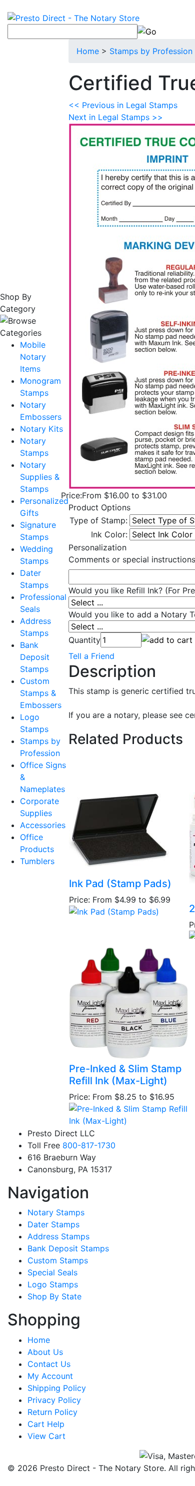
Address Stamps (59, 1236)
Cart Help (46, 1424)
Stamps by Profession (151, 51)
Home (87, 51)
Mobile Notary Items (33, 357)
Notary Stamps (56, 1212)
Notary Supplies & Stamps (40, 477)
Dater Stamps (54, 1224)
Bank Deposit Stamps (35, 657)
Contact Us (49, 1364)
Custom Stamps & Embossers (41, 693)
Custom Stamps (58, 1260)
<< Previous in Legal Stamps (123, 105)
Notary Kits (41, 429)
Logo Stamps (53, 1284)
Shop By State (55, 1296)
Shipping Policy (57, 1388)
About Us (45, 1352)
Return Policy (53, 1412)
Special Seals (53, 1272)
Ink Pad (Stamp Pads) (120, 884)
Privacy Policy (54, 1400)
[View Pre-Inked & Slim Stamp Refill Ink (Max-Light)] (128, 1114)
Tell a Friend (91, 656)
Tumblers (37, 861)
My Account (50, 1376)
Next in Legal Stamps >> (115, 117)
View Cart (47, 1436)
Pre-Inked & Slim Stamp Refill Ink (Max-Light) (125, 1075)
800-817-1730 (89, 1145)
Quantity (84, 640)
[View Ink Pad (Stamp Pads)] (114, 911)
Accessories (43, 825)
